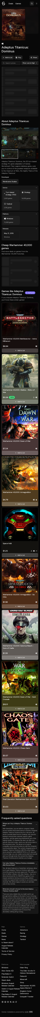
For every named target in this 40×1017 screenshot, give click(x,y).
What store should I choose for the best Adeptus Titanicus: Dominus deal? (18, 890)
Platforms (6, 214)
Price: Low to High (29, 63)
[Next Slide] (35, 138)
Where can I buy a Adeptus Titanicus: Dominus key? (17, 824)
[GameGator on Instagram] (2, 1002)
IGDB (26, 1012)
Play (19, 57)
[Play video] (20, 138)
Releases (6, 228)
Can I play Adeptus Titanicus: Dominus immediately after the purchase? (19, 864)
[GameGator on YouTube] (8, 1002)
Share (35, 57)
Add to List (8, 57)
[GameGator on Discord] (13, 1002)
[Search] (32, 3)
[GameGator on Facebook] (5, 1002)
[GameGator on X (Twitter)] (11, 1002)
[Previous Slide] (5, 138)
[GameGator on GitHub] (16, 1002)
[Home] (3, 3)
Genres (5, 188)
